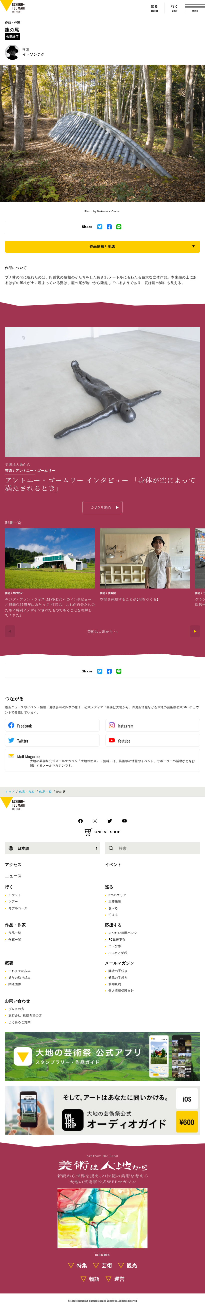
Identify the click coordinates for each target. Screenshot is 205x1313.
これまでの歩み (19, 971)
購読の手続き (118, 971)
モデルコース (18, 908)
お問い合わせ (17, 1001)
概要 (9, 963)
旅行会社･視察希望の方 (25, 1015)
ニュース (13, 876)
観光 (132, 1265)
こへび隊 (114, 946)
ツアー (13, 901)
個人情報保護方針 (121, 990)
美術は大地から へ (102, 631)
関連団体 (14, 984)
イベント (113, 864)
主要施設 (114, 901)
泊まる (113, 915)
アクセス (13, 864)
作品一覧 (45, 791)
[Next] (195, 631)
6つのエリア (117, 895)
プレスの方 (16, 1009)
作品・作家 (12, 22)
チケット (14, 895)
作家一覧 (14, 939)
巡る (109, 887)
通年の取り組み (19, 977)
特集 (82, 1265)
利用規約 (114, 984)
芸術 (107, 1265)
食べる (113, 908)
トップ (9, 791)
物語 (94, 1279)
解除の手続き (118, 977)
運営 (119, 1279)
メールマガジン (119, 963)
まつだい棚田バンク (122, 933)
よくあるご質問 (19, 1022)
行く (9, 887)
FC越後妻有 (117, 939)
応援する (113, 925)
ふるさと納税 (118, 953)
